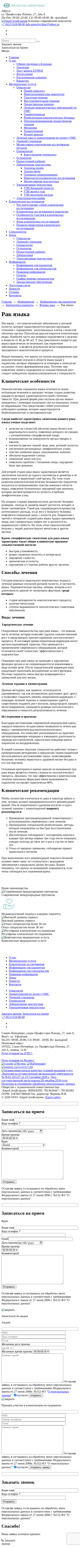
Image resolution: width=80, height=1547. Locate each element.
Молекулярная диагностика (41, 181)
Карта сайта (52, 1097)
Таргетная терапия (35, 97)
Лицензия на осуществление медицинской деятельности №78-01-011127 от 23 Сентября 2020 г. (37, 1075)
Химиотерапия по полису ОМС (29, 994)
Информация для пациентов (34, 265)
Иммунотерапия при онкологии (44, 94)
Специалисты (17, 231)
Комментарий (10, 1148)
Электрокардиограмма (30, 198)
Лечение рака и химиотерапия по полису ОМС (46, 137)
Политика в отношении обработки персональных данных (38, 1083)
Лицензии (22, 67)
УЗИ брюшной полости (39, 188)
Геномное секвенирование (40, 174)
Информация (17, 261)
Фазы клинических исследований (37, 221)
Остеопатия (23, 157)
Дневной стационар (29, 141)
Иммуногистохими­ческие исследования (49, 178)
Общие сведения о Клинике (34, 64)
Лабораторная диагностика (33, 164)
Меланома (30, 127)
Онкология (23, 87)
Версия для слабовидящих (27, 5)
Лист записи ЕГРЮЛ (29, 70)
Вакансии (22, 80)
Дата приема (9, 1130)
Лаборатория (24, 255)
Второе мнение (33, 134)
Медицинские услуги (22, 84)
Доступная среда (19, 285)
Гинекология (24, 151)
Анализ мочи (32, 171)
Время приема (10, 1134)
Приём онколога (34, 90)
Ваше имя (7, 1119)
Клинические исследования (26, 201)
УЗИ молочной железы (38, 194)
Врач (4, 1141)
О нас (12, 60)
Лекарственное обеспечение (34, 282)
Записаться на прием (35, 1013)
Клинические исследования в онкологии (42, 211)
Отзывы (14, 292)
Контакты (15, 295)
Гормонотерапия (34, 114)
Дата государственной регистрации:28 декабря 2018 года (34, 1078)
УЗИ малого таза (34, 191)
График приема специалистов (35, 278)
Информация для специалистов (36, 268)
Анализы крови (34, 168)
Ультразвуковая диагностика (34, 184)
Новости (14, 288)
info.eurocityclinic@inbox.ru (42, 24)
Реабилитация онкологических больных (49, 117)
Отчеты (21, 275)
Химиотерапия (33, 131)
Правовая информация (30, 271)
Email (4, 1238)
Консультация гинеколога (40, 154)
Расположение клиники (31, 77)
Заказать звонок (11, 1013)
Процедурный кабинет (30, 161)
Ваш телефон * (10, 1123)
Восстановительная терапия (41, 100)
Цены (12, 235)
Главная (14, 57)
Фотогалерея (24, 74)
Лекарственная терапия (39, 104)
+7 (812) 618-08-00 (13, 24)
